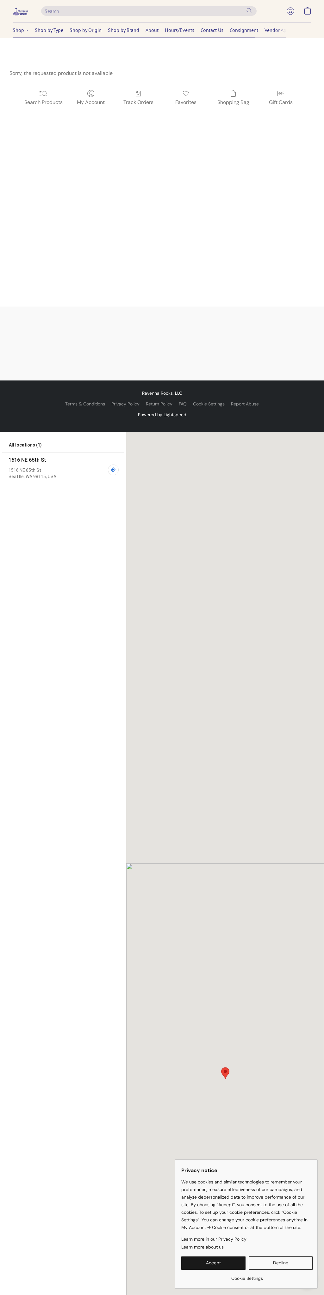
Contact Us (212, 30)
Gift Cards (281, 102)
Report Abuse (245, 404)
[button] (20, 11)
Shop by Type (49, 30)
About (152, 30)
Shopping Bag (233, 102)
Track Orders (138, 102)
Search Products (43, 102)
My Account (91, 102)
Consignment (244, 30)
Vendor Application (285, 30)
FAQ (183, 404)
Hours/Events (179, 30)
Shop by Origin (86, 30)
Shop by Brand (123, 30)
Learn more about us (202, 1247)
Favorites (185, 102)
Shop (19, 30)
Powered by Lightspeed (162, 414)
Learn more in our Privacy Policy (213, 1239)
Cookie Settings (209, 404)
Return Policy (159, 404)
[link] (247, 1276)
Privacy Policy (125, 404)
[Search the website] (249, 10)
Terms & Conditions (85, 404)
